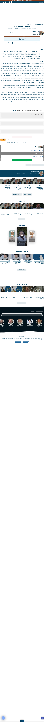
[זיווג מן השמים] (5, 185)
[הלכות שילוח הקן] (27, 260)
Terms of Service (22, 142)
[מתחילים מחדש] (38, 209)
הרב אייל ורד (19, 297)
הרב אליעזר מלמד (29, 263)
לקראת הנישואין (7, 185)
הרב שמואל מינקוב (40, 213)
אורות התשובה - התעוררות (27, 293)
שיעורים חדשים (22, 284)
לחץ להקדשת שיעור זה (22, 36)
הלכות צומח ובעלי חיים (28, 260)
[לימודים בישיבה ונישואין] (27, 185)
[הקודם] (7, 236)
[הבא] (36, 236)
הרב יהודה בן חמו (7, 297)
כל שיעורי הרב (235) (27, 194)
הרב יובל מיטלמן (29, 297)
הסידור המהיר (41, 264)
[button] (42, 718)
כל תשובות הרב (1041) (17, 194)
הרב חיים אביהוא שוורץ (40, 297)
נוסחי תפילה (41, 260)
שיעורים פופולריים (22, 252)
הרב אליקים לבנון (29, 213)
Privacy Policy (16, 142)
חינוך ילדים (28, 165)
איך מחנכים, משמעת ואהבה (37, 165)
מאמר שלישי (41, 293)
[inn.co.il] (11, 2)
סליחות (9, 260)
